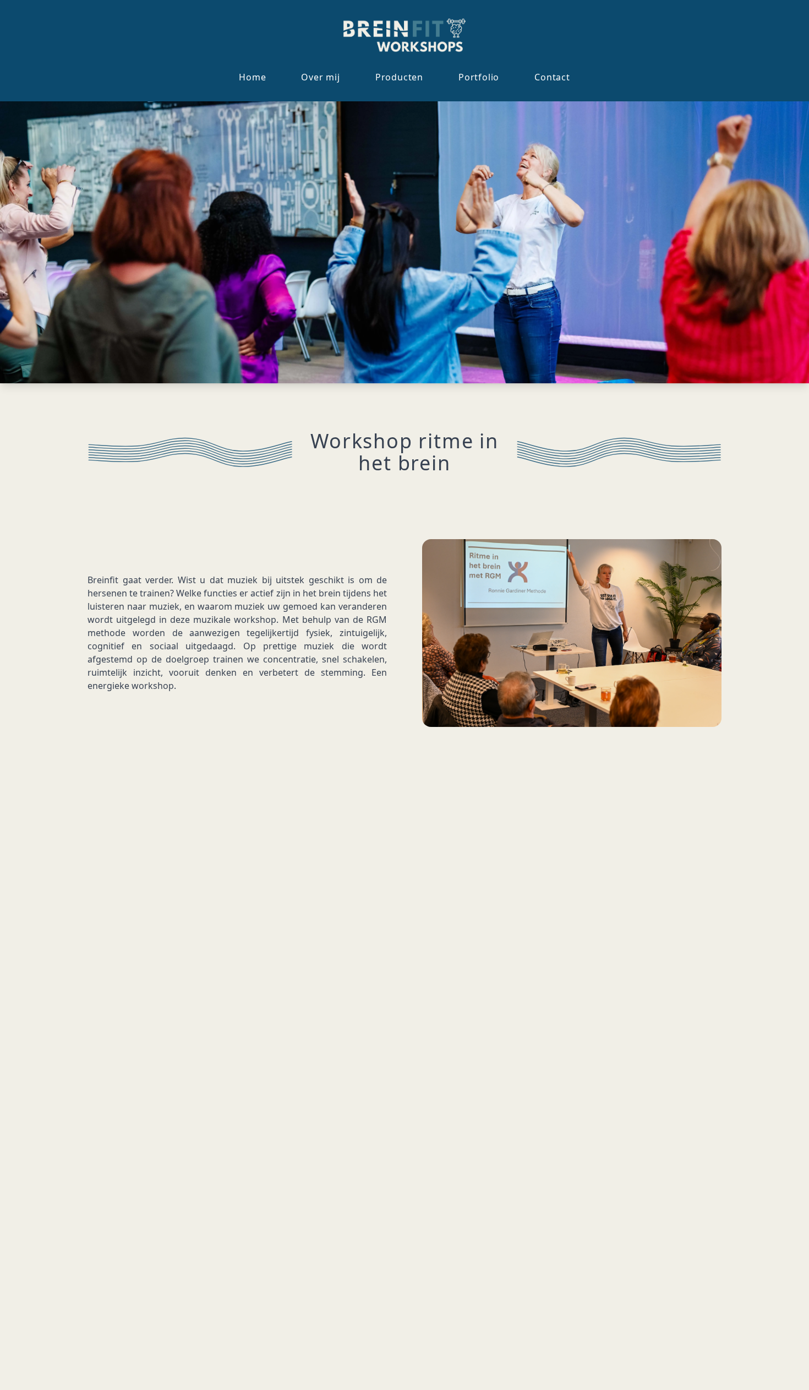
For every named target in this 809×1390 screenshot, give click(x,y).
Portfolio (478, 77)
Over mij (320, 77)
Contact (552, 77)
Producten (399, 77)
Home (252, 77)
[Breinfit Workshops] (405, 35)
